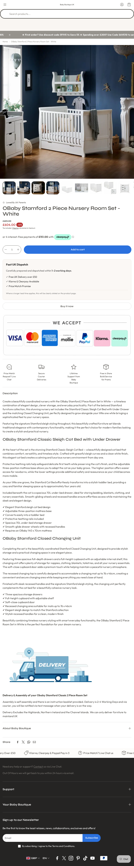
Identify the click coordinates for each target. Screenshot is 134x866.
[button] (5, 4)
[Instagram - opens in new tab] (71, 858)
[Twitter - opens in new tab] (64, 858)
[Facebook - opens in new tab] (57, 858)
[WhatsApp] (28, 742)
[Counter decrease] (6, 249)
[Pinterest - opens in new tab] (78, 858)
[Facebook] (17, 742)
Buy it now (67, 306)
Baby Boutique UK (67, 4)
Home (5, 41)
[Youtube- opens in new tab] (92, 858)
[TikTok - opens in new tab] (85, 858)
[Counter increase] (18, 249)
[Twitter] (23, 742)
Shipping (15, 228)
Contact (38, 766)
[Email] (34, 742)
